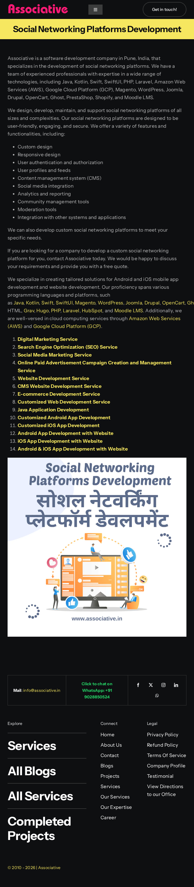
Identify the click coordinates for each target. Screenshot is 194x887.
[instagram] (163, 685)
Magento (85, 303)
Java (18, 303)
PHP (55, 311)
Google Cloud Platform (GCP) (67, 326)
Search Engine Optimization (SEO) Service (67, 347)
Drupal (152, 303)
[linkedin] (176, 685)
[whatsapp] (157, 696)
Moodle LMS (128, 311)
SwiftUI (64, 303)
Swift (47, 303)
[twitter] (151, 685)
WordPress (110, 303)
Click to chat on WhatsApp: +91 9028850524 (97, 690)
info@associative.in (42, 690)
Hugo (42, 311)
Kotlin (32, 303)
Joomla (134, 303)
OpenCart (173, 303)
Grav (29, 311)
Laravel (71, 311)
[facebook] (138, 685)
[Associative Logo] (38, 6)
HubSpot (92, 311)
